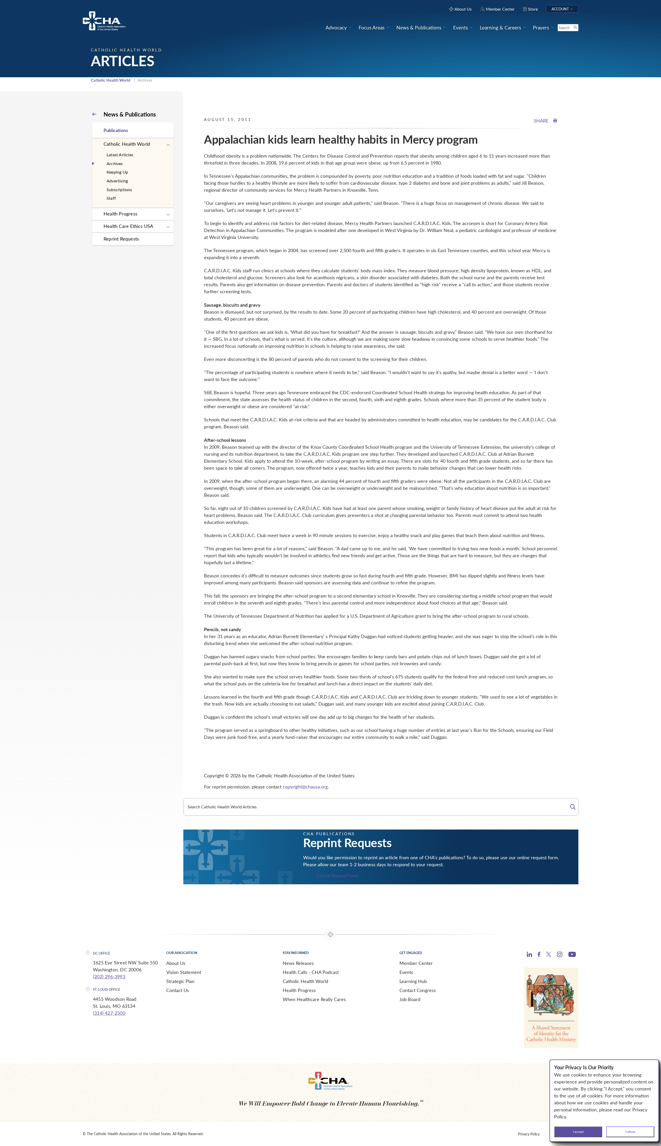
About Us (175, 963)
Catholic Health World (110, 80)
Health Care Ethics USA (128, 226)
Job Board (409, 999)
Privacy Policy (529, 1134)
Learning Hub (413, 981)
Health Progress (120, 214)
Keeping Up (117, 172)
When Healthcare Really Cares (314, 999)
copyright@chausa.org (305, 787)
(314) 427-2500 (109, 1013)
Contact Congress (417, 990)
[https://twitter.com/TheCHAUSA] (548, 955)
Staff (111, 198)
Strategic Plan (180, 981)
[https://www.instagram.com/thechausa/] (559, 956)
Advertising (117, 180)
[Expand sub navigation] (168, 145)
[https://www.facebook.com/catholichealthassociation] (539, 955)
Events (406, 972)
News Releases (298, 963)
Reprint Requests (121, 239)
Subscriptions (119, 189)
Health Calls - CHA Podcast (311, 972)
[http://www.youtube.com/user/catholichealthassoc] (572, 955)
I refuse (630, 1131)
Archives (115, 163)
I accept (578, 1131)
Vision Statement (183, 972)
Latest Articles (120, 154)
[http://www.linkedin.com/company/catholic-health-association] (529, 955)
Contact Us (177, 990)
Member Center (416, 963)
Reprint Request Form (337, 876)
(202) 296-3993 (109, 976)
